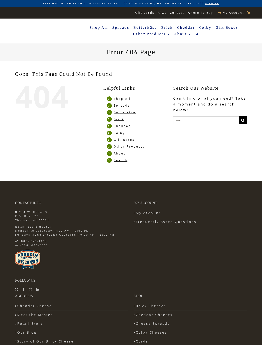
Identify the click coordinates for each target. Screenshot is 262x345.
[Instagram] (31, 289)
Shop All (122, 99)
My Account (148, 213)
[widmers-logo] (28, 12)
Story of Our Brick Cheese (45, 341)
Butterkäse (125, 112)
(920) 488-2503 (34, 245)
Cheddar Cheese (34, 306)
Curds (142, 341)
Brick (119, 119)
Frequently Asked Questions (166, 222)
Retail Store (30, 323)
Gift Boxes (124, 140)
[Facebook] (24, 289)
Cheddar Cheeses (154, 315)
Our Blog (27, 332)
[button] (197, 34)
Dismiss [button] (212, 3)
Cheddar (122, 126)
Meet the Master (35, 315)
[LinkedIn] (38, 289)
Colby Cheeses (151, 332)
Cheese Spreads (153, 323)
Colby (119, 133)
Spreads (122, 105)
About (119, 153)
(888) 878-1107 (33, 241)
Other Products (129, 146)
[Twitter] (17, 289)
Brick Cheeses (151, 306)
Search (120, 160)
